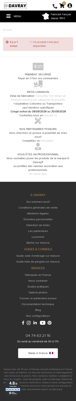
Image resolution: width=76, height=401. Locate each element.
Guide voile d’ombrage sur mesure (38, 256)
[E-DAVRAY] (15, 5)
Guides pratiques (38, 286)
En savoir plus (38, 174)
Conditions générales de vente (38, 207)
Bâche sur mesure (38, 242)
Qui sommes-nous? (38, 201)
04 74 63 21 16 (38, 336)
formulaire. (47, 140)
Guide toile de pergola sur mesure (38, 261)
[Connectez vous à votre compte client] (69, 5)
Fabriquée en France (38, 275)
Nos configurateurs (38, 316)
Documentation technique (38, 304)
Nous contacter (38, 280)
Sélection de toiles (38, 225)
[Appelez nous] (55, 6)
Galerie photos (38, 292)
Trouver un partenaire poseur (38, 298)
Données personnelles (38, 219)
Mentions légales (38, 213)
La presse (38, 237)
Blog (38, 310)
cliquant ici (50, 115)
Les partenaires (38, 231)
